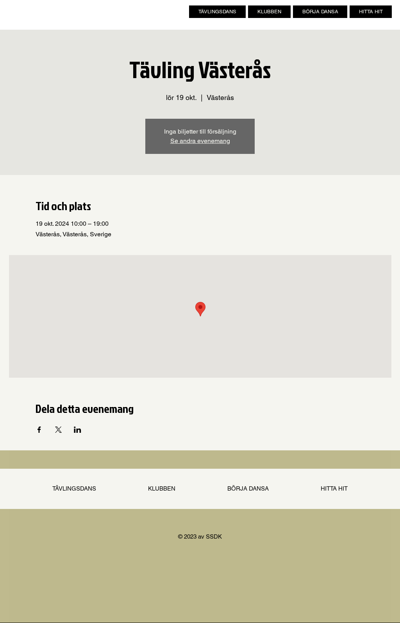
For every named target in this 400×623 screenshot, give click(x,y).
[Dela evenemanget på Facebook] (39, 430)
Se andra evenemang (200, 141)
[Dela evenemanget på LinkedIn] (77, 430)
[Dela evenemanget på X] (58, 430)
